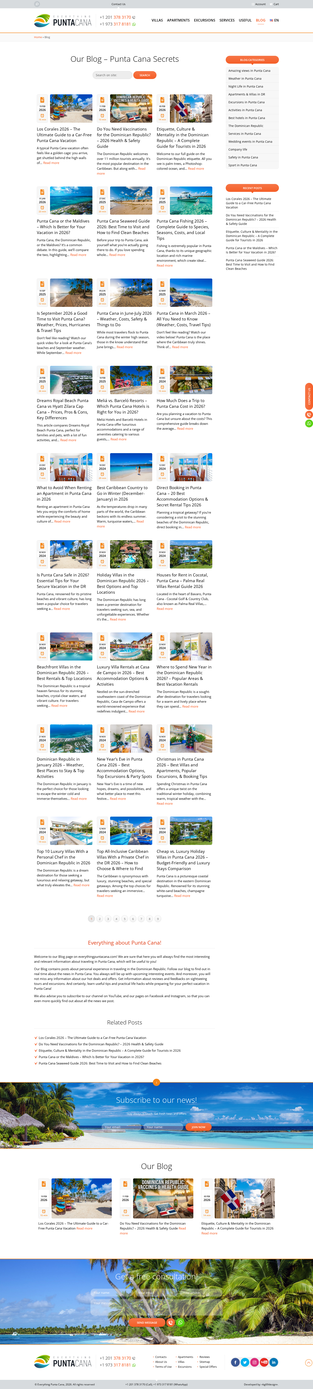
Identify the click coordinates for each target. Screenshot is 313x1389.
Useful (245, 20)
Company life (237, 149)
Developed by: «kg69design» (261, 1384)
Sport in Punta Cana (242, 165)
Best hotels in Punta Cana (246, 118)
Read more (51, 163)
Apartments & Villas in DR (246, 94)
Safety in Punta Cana (243, 157)
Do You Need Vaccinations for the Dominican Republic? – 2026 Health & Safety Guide (101, 1044)
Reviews (205, 1357)
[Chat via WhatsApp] (180, 1322)
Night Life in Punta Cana (245, 86)
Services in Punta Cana (244, 134)
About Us (161, 1362)
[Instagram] (254, 1362)
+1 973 (115, 24)
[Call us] (170, 1322)
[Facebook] (235, 1362)
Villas (157, 20)
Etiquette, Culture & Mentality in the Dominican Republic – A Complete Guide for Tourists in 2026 (110, 1050)
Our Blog (156, 1166)
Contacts (161, 1357)
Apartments (178, 20)
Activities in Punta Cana (245, 110)
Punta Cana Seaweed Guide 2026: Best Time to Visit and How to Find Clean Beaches (100, 1063)
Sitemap (205, 1362)
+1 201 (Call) (138, 1384)
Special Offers (208, 1367)
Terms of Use (163, 1367)
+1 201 (115, 17)
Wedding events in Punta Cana (250, 141)
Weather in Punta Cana (244, 78)
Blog (261, 20)
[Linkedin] (273, 1362)
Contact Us (118, 4)
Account (260, 4)
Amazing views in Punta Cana (249, 71)
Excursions (204, 20)
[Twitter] (245, 1362)
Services (227, 20)
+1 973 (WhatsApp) (170, 1384)
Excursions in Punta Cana (246, 102)
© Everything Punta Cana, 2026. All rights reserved (65, 1384)
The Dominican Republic (245, 126)
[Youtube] (264, 1362)
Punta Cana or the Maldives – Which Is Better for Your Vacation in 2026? (91, 1057)
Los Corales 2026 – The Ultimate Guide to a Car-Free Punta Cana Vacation (92, 1038)
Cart (276, 4)
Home (38, 37)
